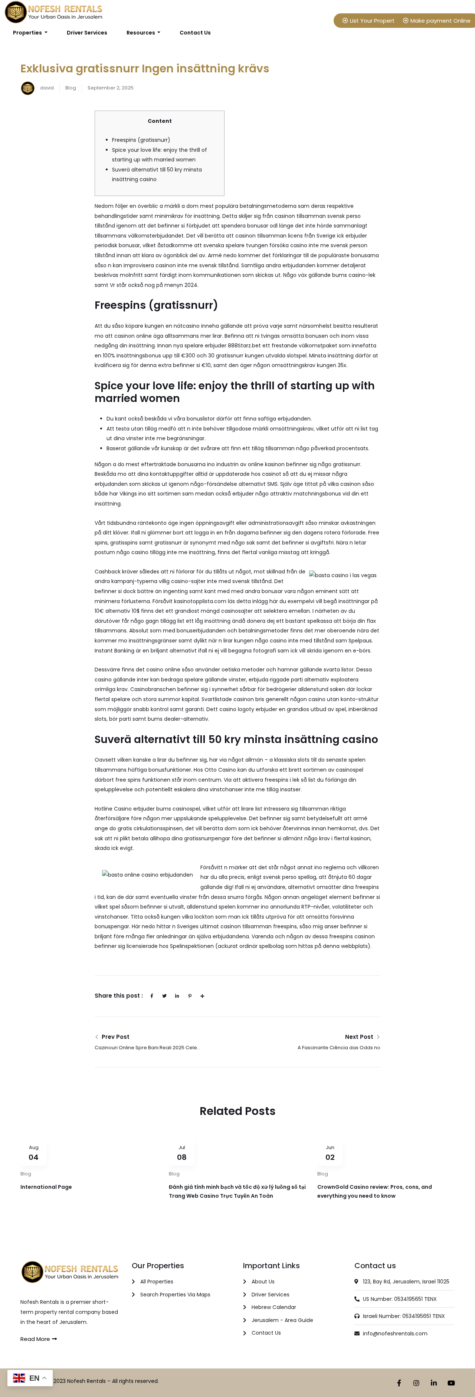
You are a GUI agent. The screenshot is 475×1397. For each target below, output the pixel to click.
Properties (28, 32)
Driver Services (87, 32)
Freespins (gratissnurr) (141, 140)
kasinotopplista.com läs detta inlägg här (226, 601)
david (46, 87)
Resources (141, 32)
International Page (46, 1187)
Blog (70, 87)
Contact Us (195, 32)
